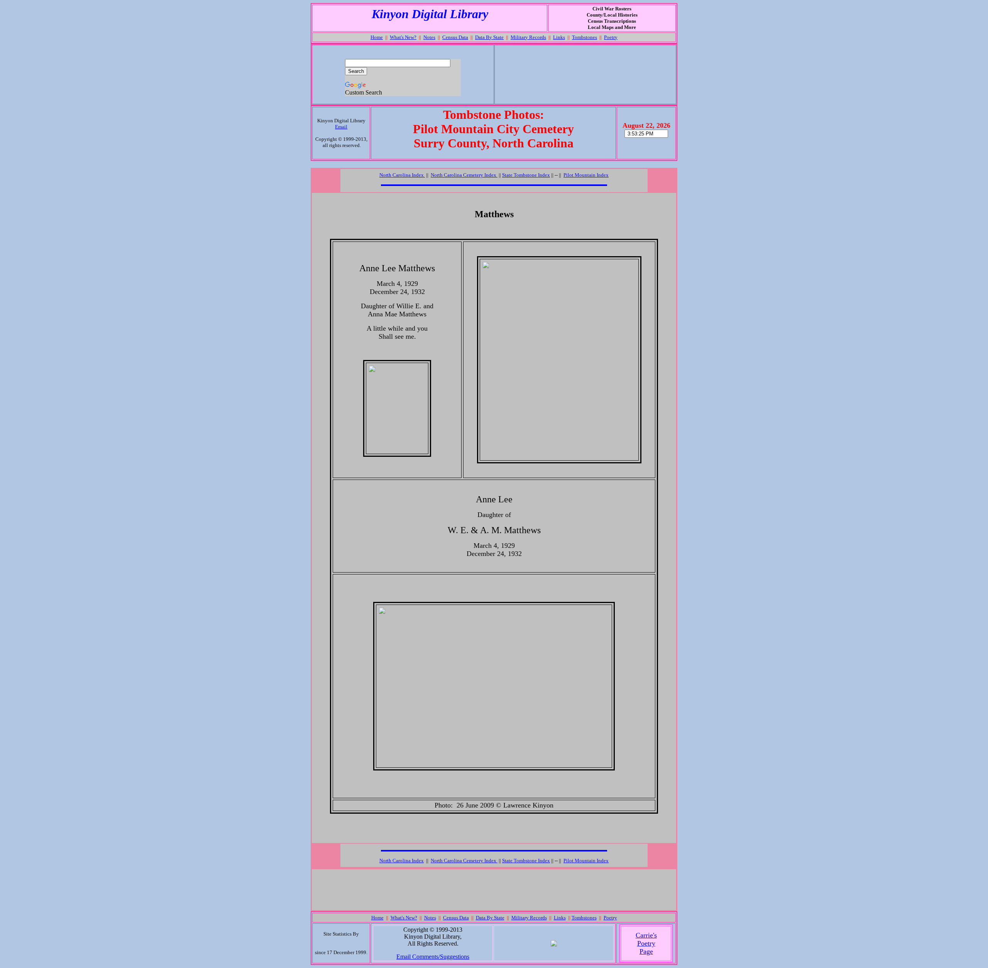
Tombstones (584, 37)
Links (559, 37)
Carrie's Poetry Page (646, 943)
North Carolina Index (401, 860)
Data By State (489, 37)
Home (376, 37)
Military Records (528, 37)
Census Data (455, 37)
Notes (429, 37)
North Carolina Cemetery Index (464, 175)
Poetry (611, 37)
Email (341, 127)
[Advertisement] (585, 74)
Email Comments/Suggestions (432, 956)
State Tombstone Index (526, 175)
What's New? (403, 37)
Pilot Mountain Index (586, 175)
